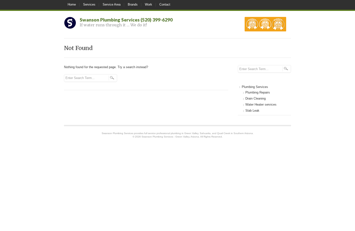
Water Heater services (261, 104)
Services (89, 4)
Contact (164, 4)
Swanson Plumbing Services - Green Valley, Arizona (170, 136)
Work (148, 4)
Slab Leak (252, 110)
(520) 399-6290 (157, 19)
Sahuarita (205, 133)
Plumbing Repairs (257, 92)
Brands (133, 4)
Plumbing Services (255, 87)
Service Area (112, 4)
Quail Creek (223, 133)
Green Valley (191, 133)
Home (72, 4)
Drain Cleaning (255, 98)
